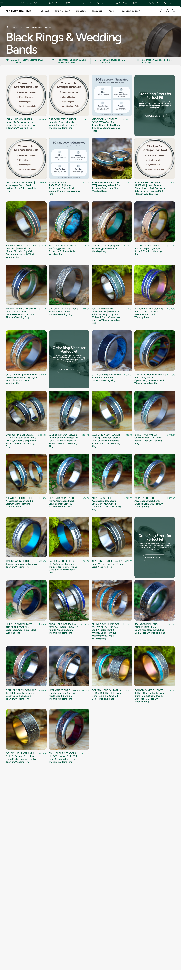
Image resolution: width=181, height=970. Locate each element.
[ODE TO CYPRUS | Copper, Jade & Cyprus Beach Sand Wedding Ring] (112, 221)
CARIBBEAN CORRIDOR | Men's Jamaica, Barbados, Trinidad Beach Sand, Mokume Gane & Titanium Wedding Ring (64, 567)
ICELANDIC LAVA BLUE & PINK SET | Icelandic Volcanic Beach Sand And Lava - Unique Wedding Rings (150, 820)
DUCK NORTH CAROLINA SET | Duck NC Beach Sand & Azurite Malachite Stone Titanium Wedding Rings (63, 628)
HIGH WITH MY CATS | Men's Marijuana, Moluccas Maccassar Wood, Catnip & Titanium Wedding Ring (21, 313)
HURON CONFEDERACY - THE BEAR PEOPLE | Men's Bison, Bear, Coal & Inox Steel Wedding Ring (21, 628)
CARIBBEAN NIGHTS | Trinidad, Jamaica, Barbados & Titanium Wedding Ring (21, 564)
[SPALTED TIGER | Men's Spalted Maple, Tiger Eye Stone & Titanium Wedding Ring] (154, 221)
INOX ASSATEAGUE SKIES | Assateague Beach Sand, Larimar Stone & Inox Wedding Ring (21, 186)
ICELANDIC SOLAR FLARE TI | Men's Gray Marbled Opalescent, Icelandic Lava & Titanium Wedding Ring (150, 379)
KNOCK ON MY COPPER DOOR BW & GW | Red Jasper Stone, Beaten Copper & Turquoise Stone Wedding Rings (107, 125)
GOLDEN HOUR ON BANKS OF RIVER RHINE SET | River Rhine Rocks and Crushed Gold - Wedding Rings (106, 694)
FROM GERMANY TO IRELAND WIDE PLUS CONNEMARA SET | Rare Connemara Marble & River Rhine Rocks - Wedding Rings (149, 759)
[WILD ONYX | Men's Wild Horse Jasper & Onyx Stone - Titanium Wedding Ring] (26, 916)
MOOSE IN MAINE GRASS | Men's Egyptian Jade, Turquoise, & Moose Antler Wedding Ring (63, 250)
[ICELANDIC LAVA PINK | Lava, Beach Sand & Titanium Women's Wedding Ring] (26, 855)
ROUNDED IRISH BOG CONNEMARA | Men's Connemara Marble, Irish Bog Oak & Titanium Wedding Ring (149, 628)
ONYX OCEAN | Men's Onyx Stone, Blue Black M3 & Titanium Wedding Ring (106, 377)
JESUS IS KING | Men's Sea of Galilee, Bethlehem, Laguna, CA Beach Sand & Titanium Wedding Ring (22, 379)
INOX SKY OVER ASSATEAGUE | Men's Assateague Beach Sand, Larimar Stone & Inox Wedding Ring (64, 188)
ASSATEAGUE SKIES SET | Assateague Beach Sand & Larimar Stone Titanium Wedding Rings (19, 502)
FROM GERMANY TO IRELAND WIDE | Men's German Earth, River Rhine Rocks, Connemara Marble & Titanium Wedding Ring (20, 822)
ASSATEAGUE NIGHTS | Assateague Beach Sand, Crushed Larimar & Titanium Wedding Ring (148, 502)
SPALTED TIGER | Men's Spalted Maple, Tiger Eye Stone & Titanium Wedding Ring (148, 250)
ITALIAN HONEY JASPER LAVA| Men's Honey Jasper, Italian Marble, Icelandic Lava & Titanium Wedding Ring (21, 123)
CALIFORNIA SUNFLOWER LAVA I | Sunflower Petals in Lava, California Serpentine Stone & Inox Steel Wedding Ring (106, 440)
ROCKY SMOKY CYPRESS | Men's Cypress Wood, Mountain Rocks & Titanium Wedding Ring (106, 757)
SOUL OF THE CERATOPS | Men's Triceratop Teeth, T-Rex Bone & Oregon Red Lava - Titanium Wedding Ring (64, 757)
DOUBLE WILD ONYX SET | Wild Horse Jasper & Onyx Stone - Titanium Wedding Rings (106, 883)
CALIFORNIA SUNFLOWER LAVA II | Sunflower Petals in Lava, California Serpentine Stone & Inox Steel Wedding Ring (63, 440)
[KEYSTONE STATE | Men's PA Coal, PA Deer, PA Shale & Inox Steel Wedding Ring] (112, 537)
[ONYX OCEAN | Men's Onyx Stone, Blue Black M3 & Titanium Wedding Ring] (112, 350)
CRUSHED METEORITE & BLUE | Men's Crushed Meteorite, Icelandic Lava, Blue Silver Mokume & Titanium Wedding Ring (150, 945)
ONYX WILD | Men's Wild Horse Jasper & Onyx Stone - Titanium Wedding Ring (149, 882)
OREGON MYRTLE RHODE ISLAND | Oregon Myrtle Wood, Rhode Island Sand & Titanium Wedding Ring (63, 123)
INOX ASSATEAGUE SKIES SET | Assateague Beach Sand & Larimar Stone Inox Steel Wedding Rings (107, 186)
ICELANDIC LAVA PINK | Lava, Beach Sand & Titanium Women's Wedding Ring (21, 882)
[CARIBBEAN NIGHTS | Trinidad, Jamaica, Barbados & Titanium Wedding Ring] (26, 537)
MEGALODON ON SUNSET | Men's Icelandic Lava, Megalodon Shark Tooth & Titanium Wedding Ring (63, 944)
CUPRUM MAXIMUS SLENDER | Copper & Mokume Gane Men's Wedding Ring (64, 882)
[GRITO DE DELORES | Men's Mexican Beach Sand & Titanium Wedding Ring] (69, 285)
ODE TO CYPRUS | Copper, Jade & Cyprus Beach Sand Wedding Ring (106, 248)
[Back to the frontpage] (7, 27)
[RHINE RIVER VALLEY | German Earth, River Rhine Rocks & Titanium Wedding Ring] (154, 411)
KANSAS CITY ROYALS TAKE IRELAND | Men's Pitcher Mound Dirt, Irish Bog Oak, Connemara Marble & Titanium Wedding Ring (21, 251)
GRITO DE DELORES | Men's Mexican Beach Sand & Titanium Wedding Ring (63, 311)
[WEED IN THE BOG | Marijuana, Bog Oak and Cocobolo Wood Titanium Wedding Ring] (112, 916)
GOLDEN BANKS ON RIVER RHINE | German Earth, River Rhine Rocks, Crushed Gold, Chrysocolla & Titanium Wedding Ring (149, 696)
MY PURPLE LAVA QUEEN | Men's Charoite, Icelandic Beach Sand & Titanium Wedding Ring (148, 313)
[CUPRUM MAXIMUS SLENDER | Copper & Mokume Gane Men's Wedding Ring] (69, 855)
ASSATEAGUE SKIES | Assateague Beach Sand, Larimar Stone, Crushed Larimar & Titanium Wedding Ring (106, 504)
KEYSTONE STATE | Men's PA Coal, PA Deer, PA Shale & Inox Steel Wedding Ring (107, 564)
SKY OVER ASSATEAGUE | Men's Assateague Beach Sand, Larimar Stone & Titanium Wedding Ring (62, 502)
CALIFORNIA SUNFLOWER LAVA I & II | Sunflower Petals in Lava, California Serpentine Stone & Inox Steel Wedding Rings (21, 440)
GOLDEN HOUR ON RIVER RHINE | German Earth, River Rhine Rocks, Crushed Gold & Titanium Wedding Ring (21, 757)
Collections (17, 27)
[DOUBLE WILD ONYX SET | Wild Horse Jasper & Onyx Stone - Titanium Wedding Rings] (112, 855)
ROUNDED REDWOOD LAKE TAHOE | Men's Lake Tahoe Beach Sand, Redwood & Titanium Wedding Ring (21, 694)
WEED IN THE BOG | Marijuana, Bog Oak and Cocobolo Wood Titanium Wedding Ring (105, 944)
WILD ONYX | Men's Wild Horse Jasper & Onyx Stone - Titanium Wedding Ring (21, 942)
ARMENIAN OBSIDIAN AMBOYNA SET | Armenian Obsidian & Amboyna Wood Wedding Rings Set (106, 820)
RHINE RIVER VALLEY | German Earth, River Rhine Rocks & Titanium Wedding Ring (148, 439)
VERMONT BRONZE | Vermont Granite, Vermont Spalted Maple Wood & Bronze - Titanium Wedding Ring (65, 694)
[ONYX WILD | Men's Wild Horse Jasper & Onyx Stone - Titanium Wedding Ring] (154, 855)
